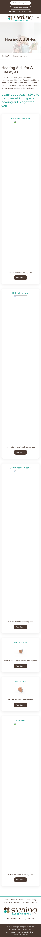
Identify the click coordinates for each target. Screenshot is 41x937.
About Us (14, 900)
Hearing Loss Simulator (26, 932)
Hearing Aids (6, 56)
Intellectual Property (21, 935)
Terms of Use (10, 932)
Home (7, 900)
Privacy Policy (28, 929)
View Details (20, 278)
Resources (25, 902)
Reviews (17, 902)
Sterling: (14, 12)
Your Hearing (31, 900)
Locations (34, 902)
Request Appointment (21, 8)
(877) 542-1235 (26, 12)
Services (22, 900)
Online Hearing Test (13, 929)
